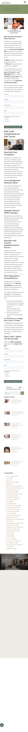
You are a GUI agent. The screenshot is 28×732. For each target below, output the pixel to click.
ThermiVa (9, 537)
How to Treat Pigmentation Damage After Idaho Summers (16, 400)
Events (9, 501)
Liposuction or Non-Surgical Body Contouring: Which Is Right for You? (16, 436)
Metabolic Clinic (11, 517)
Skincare (9, 533)
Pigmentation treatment (14, 523)
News (8, 521)
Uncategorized (11, 542)
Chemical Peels (11, 492)
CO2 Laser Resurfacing (13, 494)
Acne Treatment (12, 476)
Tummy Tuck (11, 539)
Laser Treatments (12, 511)
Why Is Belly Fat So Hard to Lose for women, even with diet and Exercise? (17, 412)
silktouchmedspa (12, 529)
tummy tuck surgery (13, 540)
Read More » (14, 403)
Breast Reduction (12, 490)
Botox (8, 484)
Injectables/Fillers (12, 507)
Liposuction (10, 513)
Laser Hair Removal (12, 509)
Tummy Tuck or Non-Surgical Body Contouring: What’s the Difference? (17, 425)
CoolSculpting (11, 496)
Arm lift (9, 478)
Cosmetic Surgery (12, 497)
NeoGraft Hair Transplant (14, 519)
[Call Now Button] (2, 725)
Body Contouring (12, 482)
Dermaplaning (11, 499)
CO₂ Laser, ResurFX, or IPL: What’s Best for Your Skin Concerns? (17, 462)
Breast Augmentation (13, 486)
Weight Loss (10, 548)
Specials (9, 535)
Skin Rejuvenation (12, 531)
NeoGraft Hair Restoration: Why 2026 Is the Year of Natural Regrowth (17, 449)
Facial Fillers (10, 503)
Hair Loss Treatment (13, 505)
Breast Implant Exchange (14, 488)
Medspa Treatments (13, 515)
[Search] (22, 393)
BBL (8, 480)
